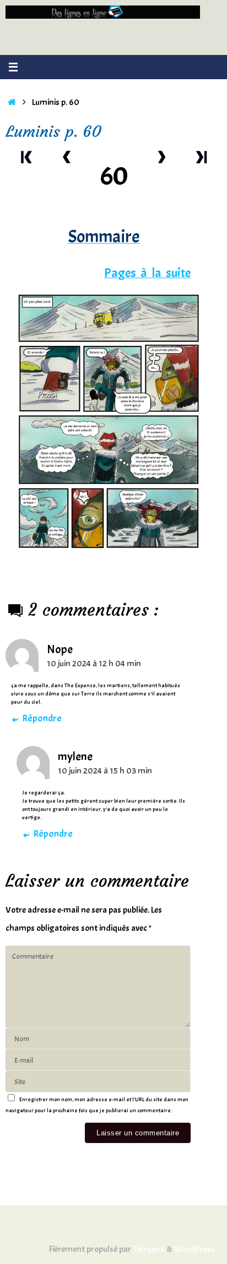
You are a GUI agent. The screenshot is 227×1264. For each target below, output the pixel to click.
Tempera (149, 1249)
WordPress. (195, 1249)
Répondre (42, 718)
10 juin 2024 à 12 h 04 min (94, 663)
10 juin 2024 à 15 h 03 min (105, 770)
